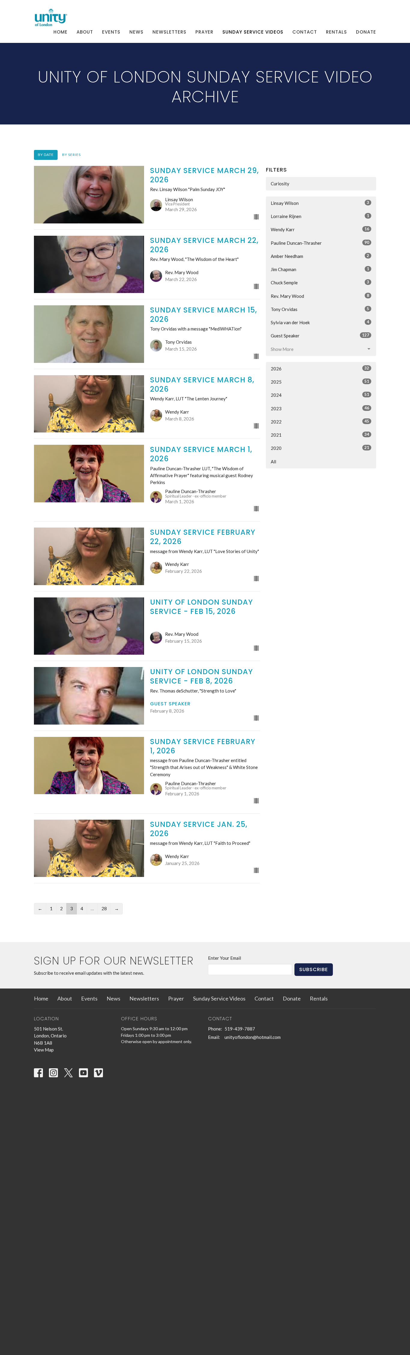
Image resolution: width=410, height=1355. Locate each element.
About (85, 32)
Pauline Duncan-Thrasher (320, 243)
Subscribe (313, 969)
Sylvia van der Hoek (320, 322)
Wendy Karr (320, 229)
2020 (320, 448)
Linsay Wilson (320, 203)
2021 (320, 435)
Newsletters (169, 32)
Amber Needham (320, 256)
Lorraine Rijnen (320, 216)
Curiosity (280, 183)
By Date (46, 154)
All (273, 461)
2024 (320, 395)
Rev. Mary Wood (320, 296)
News (136, 32)
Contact (304, 32)
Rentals (336, 32)
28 (104, 908)
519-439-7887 (240, 1028)
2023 (320, 408)
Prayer (204, 32)
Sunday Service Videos (252, 32)
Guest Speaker (320, 335)
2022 (320, 421)
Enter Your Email (224, 958)
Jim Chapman (320, 269)
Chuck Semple (320, 282)
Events (111, 32)
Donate (366, 32)
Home (60, 32)
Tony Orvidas (320, 309)
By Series (71, 154)
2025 (320, 381)
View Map (44, 1049)
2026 (320, 368)
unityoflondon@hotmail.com (253, 1037)
